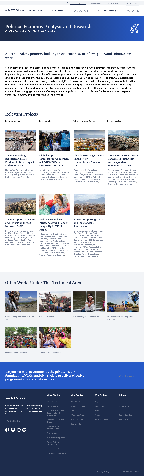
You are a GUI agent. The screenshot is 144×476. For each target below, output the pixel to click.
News (97, 411)
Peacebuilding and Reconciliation (87, 248)
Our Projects (52, 406)
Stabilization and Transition (17, 177)
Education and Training (118, 170)
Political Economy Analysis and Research (19, 173)
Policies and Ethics (131, 472)
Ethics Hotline (13, 421)
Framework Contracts (56, 453)
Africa (121, 402)
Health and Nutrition (91, 235)
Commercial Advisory (56, 449)
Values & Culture (78, 406)
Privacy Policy (103, 472)
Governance (52, 433)
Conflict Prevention (46, 317)
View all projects (126, 376)
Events (97, 415)
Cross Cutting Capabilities (53, 443)
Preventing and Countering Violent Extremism (120, 318)
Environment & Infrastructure (53, 427)
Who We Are (76, 402)
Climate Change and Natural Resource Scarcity (19, 318)
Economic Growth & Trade (56, 421)
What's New (113, 4)
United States (124, 420)
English (130, 3)
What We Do (52, 402)
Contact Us (96, 4)
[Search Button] (68, 3)
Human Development (56, 438)
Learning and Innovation (50, 170)
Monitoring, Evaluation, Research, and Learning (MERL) (20, 171)
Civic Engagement (82, 231)
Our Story (75, 411)
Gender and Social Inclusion (86, 170)
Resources (99, 406)
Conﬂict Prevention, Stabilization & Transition (56, 413)
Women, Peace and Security (51, 255)
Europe (121, 411)
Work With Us (133, 11)
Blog (96, 402)
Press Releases (101, 420)
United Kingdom (125, 415)
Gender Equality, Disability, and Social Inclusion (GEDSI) (53, 241)
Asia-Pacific (123, 406)
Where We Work (81, 11)
